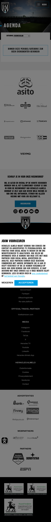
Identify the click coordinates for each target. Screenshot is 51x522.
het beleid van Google (14, 276)
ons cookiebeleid (40, 273)
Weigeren (7, 283)
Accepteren (26, 283)
